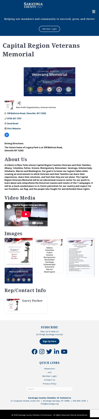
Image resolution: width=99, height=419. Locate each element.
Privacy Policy (49, 383)
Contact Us (49, 380)
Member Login (49, 376)
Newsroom (49, 368)
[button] (49, 341)
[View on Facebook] (7, 136)
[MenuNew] (93, 11)
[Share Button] (19, 103)
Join (49, 372)
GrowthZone (82, 415)
